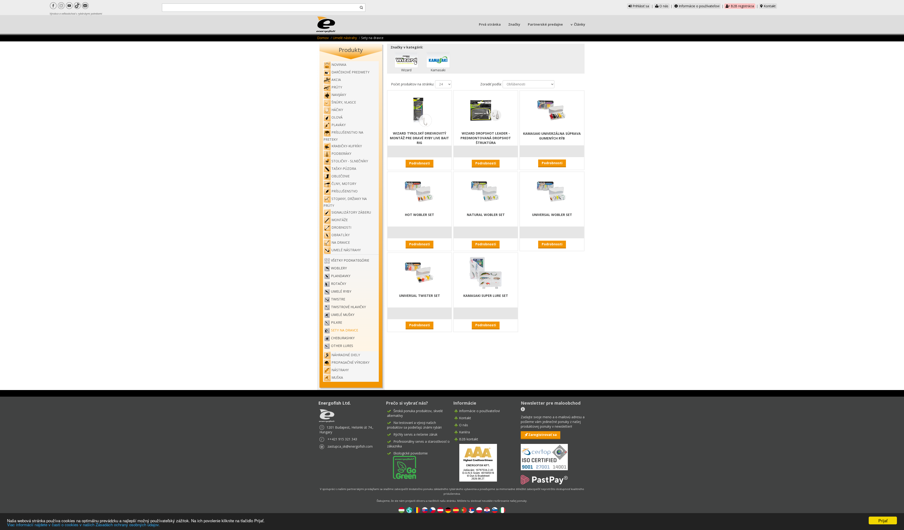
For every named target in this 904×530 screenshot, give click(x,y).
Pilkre (336, 322)
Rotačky (338, 283)
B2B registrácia (742, 6)
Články (579, 24)
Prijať (883, 520)
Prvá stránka (490, 24)
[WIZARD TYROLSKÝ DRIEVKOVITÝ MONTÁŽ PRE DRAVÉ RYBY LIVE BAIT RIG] (419, 110)
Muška (337, 377)
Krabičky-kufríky (346, 146)
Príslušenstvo (344, 191)
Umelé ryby (341, 291)
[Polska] (479, 509)
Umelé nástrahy (345, 38)
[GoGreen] (401, 467)
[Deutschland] (448, 509)
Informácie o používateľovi (698, 6)
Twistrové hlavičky (348, 307)
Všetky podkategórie (350, 260)
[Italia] (502, 509)
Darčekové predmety (350, 72)
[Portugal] (463, 509)
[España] (455, 509)
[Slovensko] (424, 509)
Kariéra (464, 432)
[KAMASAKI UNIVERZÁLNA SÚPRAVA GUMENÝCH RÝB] (552, 110)
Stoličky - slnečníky (349, 161)
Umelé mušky (342, 314)
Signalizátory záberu (351, 212)
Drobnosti (341, 227)
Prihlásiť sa (640, 6)
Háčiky (337, 110)
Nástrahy (340, 370)
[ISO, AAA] (544, 454)
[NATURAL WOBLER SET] (485, 191)
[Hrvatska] (487, 509)
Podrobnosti (419, 163)
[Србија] (471, 509)
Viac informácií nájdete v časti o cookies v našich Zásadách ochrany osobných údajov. (83, 524)
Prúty (336, 87)
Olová (337, 117)
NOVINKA (338, 64)
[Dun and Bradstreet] (475, 462)
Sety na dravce (344, 330)
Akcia (336, 79)
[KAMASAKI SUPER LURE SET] (485, 272)
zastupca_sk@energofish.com (350, 446)
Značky (514, 24)
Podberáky (341, 153)
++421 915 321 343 (342, 439)
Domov (323, 38)
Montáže (339, 220)
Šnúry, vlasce (343, 102)
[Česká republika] (432, 509)
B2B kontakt (468, 439)
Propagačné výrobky (350, 362)
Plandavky (340, 276)
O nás (663, 6)
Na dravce (340, 242)
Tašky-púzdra (343, 168)
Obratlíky (340, 235)
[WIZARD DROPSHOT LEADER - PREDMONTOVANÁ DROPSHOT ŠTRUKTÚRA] (485, 110)
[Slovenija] (494, 509)
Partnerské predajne (545, 24)
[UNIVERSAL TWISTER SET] (419, 272)
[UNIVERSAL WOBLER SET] (552, 191)
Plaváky (338, 125)
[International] (409, 509)
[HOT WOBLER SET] (419, 191)
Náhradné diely (345, 355)
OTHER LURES (342, 345)
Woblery (339, 268)
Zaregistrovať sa (542, 434)
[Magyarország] (401, 509)
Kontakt (769, 6)
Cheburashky (343, 338)
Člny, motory (343, 183)
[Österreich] (440, 509)
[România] (417, 509)
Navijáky (338, 94)
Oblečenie (340, 176)
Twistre (338, 299)
